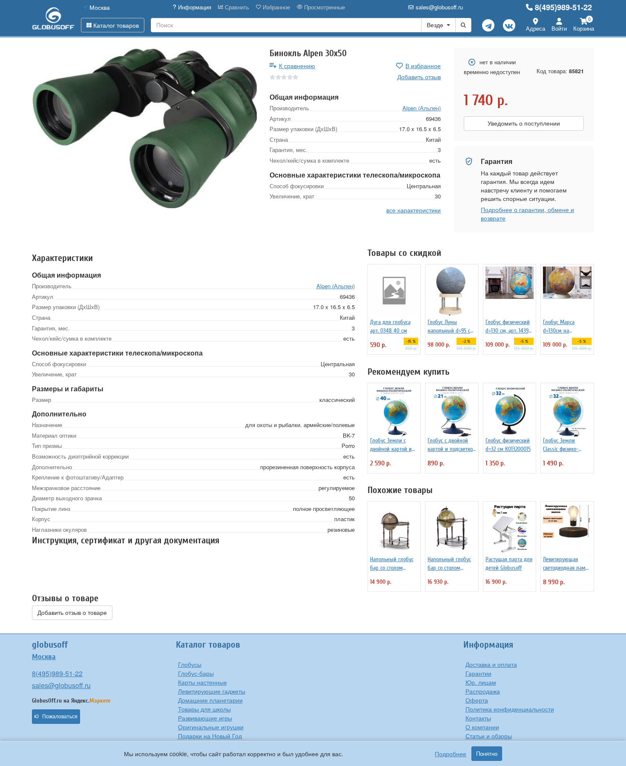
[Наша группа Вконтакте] (509, 25)
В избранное (423, 65)
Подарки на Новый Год (210, 736)
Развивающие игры (205, 718)
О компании (482, 727)
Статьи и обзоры (488, 736)
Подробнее (450, 753)
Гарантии (478, 673)
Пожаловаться (60, 717)
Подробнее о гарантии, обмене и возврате (527, 213)
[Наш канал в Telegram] (488, 25)
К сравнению (297, 65)
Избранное (275, 7)
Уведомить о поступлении (524, 123)
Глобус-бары (196, 673)
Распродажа (482, 691)
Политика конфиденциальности (509, 709)
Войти (559, 28)
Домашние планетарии (210, 700)
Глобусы (189, 664)
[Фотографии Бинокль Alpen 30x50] (144, 128)
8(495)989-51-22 (563, 7)
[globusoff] (53, 18)
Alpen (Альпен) (421, 108)
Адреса (535, 28)
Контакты (478, 718)
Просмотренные (323, 7)
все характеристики (413, 209)
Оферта (476, 700)
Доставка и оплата (491, 664)
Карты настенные (202, 682)
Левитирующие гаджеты (211, 691)
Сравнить (236, 7)
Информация (193, 7)
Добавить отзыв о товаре (72, 612)
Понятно (486, 753)
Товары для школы (204, 709)
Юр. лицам (480, 682)
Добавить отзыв (419, 76)
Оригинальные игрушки (211, 727)
